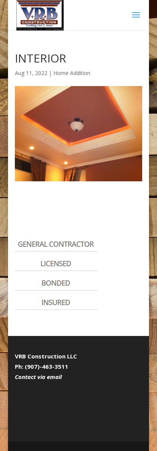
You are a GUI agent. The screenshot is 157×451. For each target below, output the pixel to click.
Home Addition (71, 73)
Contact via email (38, 377)
